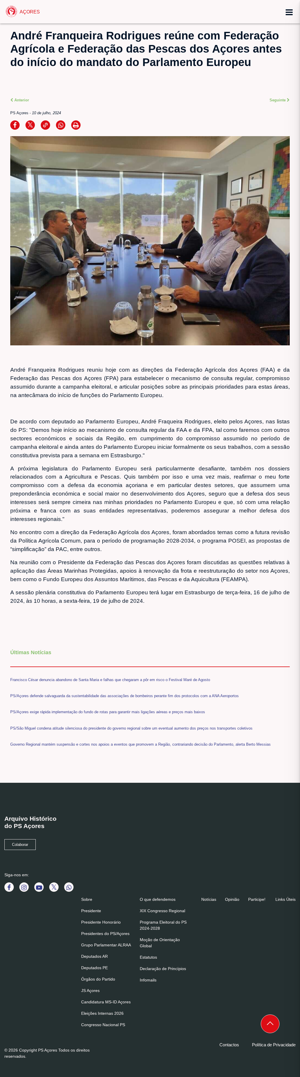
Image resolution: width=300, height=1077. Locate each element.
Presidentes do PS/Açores (105, 933)
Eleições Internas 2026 (102, 1013)
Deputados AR (94, 956)
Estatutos (148, 957)
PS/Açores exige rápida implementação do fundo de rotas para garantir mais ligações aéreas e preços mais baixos (107, 712)
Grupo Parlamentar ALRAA (106, 945)
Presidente (91, 910)
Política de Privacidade (274, 1044)
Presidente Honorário (101, 922)
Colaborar (20, 845)
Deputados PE (94, 967)
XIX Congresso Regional (162, 910)
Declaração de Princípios (163, 968)
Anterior (21, 100)
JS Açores (90, 990)
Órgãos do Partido (98, 979)
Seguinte (278, 100)
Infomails (148, 980)
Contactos (229, 1044)
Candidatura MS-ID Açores (106, 1002)
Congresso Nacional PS (103, 1024)
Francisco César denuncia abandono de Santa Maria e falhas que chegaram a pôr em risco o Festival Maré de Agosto (110, 680)
